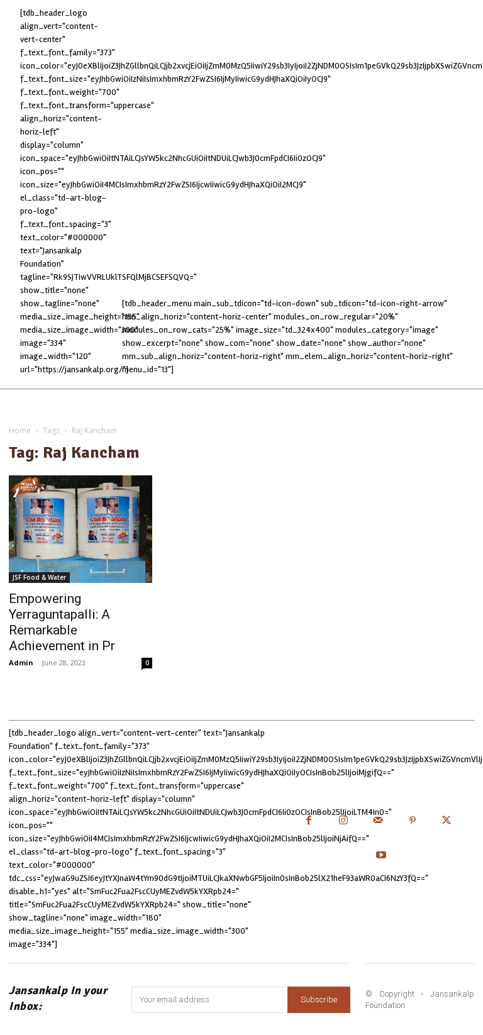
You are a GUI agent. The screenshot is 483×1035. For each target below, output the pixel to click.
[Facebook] (309, 821)
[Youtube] (381, 856)
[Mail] (378, 821)
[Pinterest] (412, 821)
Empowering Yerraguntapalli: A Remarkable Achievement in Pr (62, 622)
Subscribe (319, 999)
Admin (21, 662)
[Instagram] (344, 821)
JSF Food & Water (39, 577)
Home (20, 430)
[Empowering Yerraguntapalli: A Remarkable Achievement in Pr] (80, 529)
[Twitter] (447, 821)
